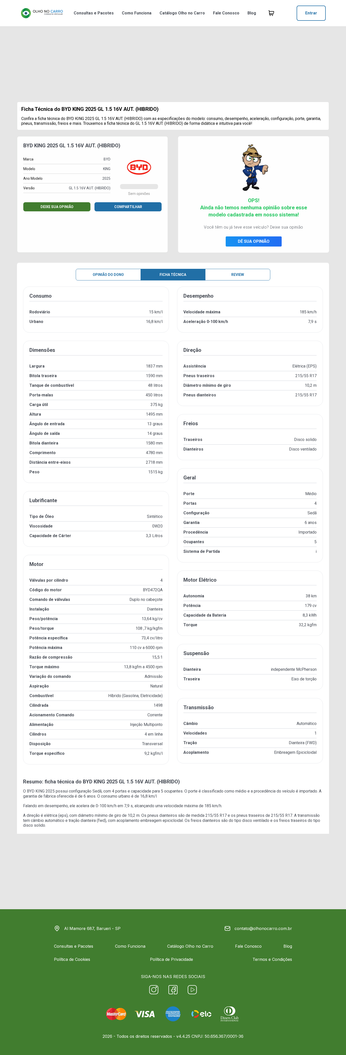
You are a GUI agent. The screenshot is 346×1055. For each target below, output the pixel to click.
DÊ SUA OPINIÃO (254, 241)
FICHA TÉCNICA (173, 275)
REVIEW (237, 275)
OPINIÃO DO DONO (108, 275)
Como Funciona (136, 13)
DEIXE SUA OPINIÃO (57, 207)
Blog (251, 13)
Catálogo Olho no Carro (182, 13)
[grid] (173, 530)
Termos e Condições (272, 959)
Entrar (311, 13)
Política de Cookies (72, 959)
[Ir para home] (41, 13)
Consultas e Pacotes (94, 13)
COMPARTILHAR (128, 207)
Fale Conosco (226, 13)
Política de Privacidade (171, 959)
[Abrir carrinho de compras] (271, 13)
